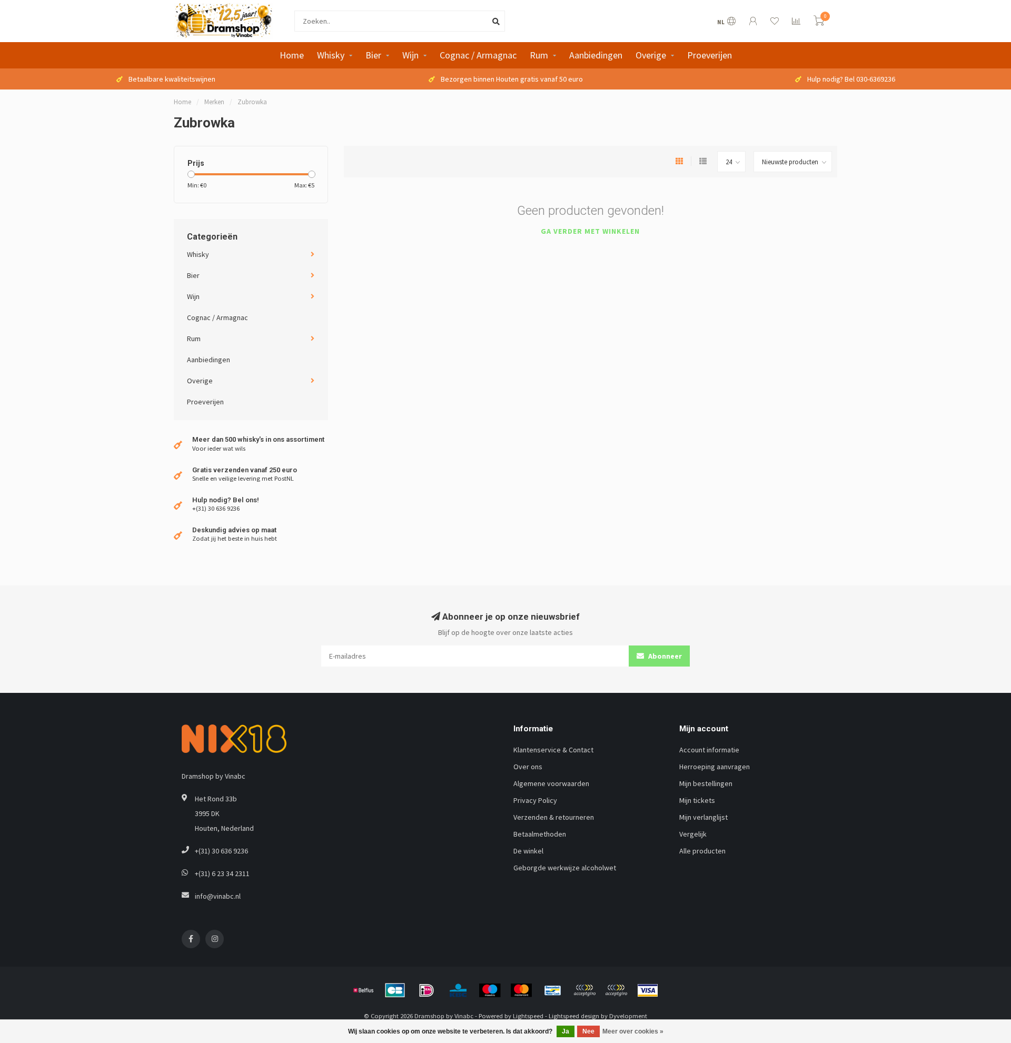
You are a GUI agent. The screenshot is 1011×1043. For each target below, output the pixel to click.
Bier (373, 55)
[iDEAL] (426, 990)
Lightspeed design (574, 1016)
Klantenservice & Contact (553, 749)
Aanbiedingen (595, 55)
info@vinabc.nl (218, 896)
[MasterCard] (521, 990)
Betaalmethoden (539, 834)
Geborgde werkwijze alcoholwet (564, 867)
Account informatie (709, 749)
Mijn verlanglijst (703, 817)
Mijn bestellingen (705, 783)
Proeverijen (709, 55)
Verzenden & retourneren (553, 817)
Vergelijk (693, 834)
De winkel (528, 851)
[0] (819, 22)
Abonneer (664, 656)
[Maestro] (490, 990)
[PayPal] (584, 990)
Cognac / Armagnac (478, 55)
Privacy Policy (535, 800)
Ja (565, 1031)
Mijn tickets (697, 800)
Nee (588, 1031)
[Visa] (648, 990)
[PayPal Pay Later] (616, 990)
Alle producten (702, 851)
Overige (651, 55)
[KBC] (458, 990)
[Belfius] (363, 990)
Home (292, 55)
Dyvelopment (628, 1016)
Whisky (330, 55)
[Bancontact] (553, 990)
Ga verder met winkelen (590, 231)
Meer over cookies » (632, 1031)
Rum (539, 55)
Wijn (410, 55)
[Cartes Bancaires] (395, 990)
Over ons (527, 766)
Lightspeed (528, 1016)
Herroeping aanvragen (714, 766)
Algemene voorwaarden (551, 783)
